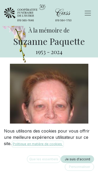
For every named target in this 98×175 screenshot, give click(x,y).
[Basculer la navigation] (88, 13)
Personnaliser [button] (79, 167)
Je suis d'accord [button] (77, 159)
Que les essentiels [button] (43, 159)
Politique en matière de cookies (38, 144)
